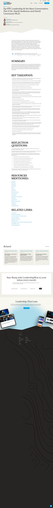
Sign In (48, 0)
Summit (31, 3)
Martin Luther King (14, 193)
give (19, 342)
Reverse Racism (13, 190)
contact (26, 337)
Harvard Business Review (14, 205)
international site (27, 340)
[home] (8, 3)
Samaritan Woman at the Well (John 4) (16, 196)
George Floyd (13, 181)
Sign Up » (40, 288)
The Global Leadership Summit (15, 225)
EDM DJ (12, 187)
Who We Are (40, 3)
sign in (26, 342)
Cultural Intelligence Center (15, 223)
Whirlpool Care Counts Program (15, 201)
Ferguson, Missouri (14, 199)
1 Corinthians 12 (13, 202)
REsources (35, 3)
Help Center (44, 0)
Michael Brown (13, 198)
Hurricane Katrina (13, 204)
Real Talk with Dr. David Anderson (16, 214)
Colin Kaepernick (13, 195)
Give (40, 0)
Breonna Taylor (13, 184)
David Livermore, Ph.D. (14, 220)
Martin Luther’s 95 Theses (15, 192)
